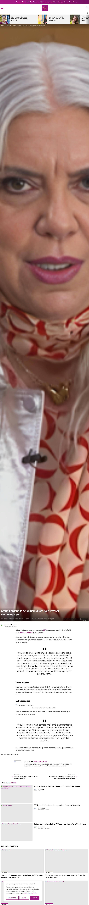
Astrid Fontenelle (26, 633)
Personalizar (12, 897)
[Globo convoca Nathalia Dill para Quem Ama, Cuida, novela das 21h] (75, 19)
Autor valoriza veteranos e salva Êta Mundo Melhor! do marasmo (19, 18)
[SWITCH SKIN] (87, 13)
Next (88, 19)
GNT (44, 630)
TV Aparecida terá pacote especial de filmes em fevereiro (57, 805)
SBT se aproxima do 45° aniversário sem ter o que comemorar (56, 18)
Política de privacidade (30, 893)
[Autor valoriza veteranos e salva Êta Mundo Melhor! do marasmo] (5, 19)
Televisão (12, 783)
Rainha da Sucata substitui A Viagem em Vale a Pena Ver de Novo (60, 824)
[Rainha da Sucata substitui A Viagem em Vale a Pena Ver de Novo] (17, 832)
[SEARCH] (87, 8)
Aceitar (35, 897)
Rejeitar (24, 897)
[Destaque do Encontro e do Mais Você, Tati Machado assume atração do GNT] (22, 861)
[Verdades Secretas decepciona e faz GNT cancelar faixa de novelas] (66, 861)
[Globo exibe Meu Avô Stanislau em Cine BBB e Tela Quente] (17, 794)
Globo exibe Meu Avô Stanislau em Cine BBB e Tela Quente (57, 786)
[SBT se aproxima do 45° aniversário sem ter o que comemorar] (42, 19)
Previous (1, 19)
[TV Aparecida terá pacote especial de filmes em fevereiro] (17, 813)
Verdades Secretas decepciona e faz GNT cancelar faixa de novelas (65, 876)
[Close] (40, 882)
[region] (22, 891)
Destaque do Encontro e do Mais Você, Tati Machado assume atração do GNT (22, 876)
